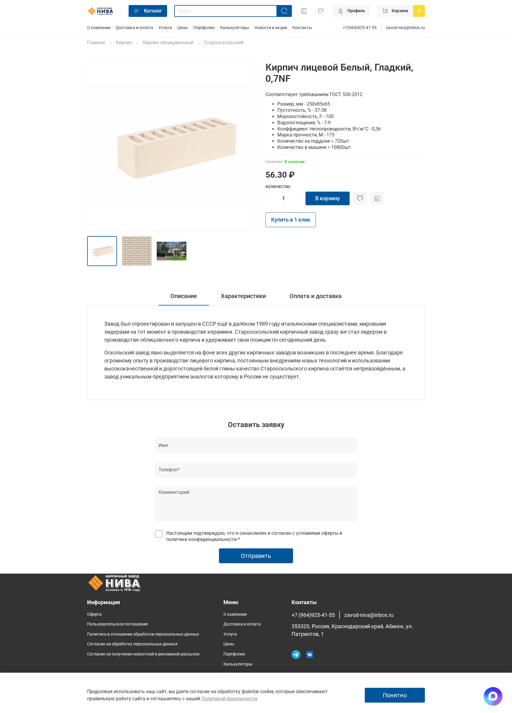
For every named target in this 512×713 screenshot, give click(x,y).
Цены (182, 27)
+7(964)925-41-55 (360, 27)
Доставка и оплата (134, 27)
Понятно (395, 695)
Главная (96, 42)
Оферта (94, 614)
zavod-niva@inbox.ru (405, 27)
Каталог (153, 11)
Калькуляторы (234, 27)
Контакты (302, 27)
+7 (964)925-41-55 (313, 615)
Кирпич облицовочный (168, 42)
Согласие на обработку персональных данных (132, 644)
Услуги (165, 27)
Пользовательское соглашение (117, 624)
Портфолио (204, 27)
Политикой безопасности (229, 698)
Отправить (256, 555)
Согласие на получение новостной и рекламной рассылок (143, 654)
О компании (99, 27)
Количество (277, 186)
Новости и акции (271, 27)
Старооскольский (223, 42)
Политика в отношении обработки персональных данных (143, 634)
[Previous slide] (96, 146)
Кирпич (124, 42)
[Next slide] (246, 146)
